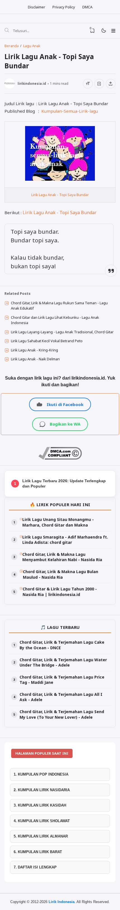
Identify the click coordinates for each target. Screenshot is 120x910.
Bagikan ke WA (65, 424)
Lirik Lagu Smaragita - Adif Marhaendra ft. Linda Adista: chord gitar (65, 539)
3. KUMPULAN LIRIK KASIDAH (40, 805)
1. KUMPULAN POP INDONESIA (41, 774)
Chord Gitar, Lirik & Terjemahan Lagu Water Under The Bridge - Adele (63, 662)
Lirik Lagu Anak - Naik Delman (35, 358)
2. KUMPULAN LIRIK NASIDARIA (42, 790)
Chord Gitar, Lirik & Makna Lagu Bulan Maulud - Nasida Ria (60, 574)
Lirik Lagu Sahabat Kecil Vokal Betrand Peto (47, 340)
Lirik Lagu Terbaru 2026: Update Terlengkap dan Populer (64, 484)
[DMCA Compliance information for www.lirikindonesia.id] (60, 458)
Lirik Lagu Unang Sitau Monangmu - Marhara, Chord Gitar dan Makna (58, 522)
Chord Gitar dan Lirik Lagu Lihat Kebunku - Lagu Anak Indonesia (55, 320)
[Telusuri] (6, 30)
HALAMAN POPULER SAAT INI (41, 753)
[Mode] (103, 31)
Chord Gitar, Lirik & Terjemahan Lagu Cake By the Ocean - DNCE (62, 644)
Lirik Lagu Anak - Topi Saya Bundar (60, 194)
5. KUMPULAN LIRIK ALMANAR (41, 836)
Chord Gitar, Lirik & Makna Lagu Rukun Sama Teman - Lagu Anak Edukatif (59, 305)
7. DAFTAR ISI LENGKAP (35, 867)
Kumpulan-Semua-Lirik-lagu (69, 111)
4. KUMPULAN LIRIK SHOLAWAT (42, 821)
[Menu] (113, 30)
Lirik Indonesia (62, 902)
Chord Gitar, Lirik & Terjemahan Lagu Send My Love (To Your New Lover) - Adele (62, 714)
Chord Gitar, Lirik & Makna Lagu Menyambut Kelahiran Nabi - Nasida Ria (62, 557)
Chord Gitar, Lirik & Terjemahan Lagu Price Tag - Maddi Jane (62, 679)
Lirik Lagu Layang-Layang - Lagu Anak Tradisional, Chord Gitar (62, 331)
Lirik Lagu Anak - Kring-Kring (34, 350)
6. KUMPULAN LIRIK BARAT (38, 852)
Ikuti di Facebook (65, 404)
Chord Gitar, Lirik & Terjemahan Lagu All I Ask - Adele (61, 697)
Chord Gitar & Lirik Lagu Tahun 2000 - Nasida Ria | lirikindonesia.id (60, 591)
